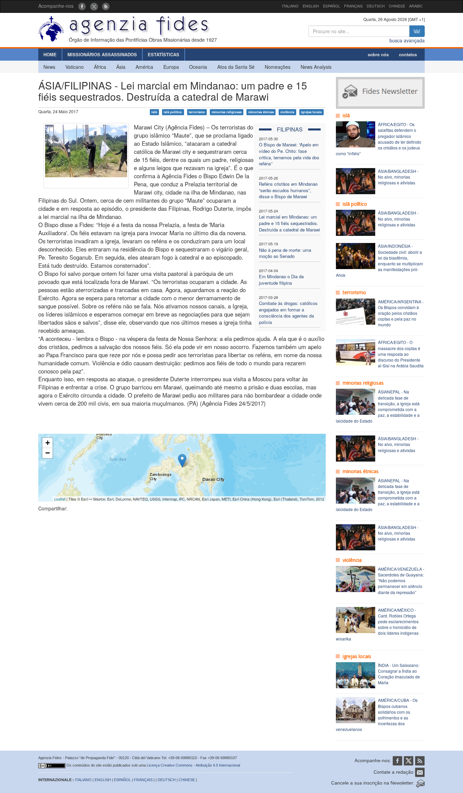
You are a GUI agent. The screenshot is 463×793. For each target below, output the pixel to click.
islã (154, 112)
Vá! (417, 31)
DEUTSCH (376, 5)
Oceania (198, 66)
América (144, 66)
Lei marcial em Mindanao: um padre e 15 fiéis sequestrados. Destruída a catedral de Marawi (289, 223)
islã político (173, 112)
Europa (171, 66)
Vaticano (74, 66)
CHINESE (397, 5)
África (100, 66)
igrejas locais (311, 112)
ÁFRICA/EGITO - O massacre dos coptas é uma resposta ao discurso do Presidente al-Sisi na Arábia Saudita (401, 353)
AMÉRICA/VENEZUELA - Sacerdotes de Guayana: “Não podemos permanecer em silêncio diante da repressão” (401, 580)
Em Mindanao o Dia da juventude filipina (281, 279)
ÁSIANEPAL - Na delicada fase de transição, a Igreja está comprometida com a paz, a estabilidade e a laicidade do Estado (378, 406)
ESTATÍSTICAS (163, 54)
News (49, 66)
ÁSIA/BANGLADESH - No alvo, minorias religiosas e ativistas (398, 176)
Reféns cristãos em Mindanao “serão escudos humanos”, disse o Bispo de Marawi (288, 190)
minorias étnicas (261, 112)
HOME (50, 54)
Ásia (120, 66)
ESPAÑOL (331, 5)
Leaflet (59, 499)
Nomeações (277, 66)
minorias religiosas (227, 112)
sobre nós (378, 54)
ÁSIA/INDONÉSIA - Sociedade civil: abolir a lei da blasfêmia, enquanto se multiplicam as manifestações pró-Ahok (379, 260)
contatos (408, 54)
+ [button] (47, 443)
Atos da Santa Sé (236, 66)
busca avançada (407, 40)
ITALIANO (290, 5)
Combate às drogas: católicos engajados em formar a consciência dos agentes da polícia (288, 312)
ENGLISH (311, 5)
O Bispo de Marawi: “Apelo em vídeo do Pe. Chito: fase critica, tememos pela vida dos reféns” (289, 154)
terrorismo (197, 112)
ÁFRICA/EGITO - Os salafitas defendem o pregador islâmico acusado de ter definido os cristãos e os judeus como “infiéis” (378, 138)
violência (287, 112)
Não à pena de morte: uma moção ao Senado (285, 253)
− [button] (47, 453)
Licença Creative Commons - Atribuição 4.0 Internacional (193, 765)
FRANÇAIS (353, 5)
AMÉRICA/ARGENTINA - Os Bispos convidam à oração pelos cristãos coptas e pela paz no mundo (401, 313)
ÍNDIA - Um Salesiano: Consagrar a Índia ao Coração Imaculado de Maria (399, 673)
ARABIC (416, 5)
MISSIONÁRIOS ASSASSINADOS (102, 54)
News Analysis (316, 66)
